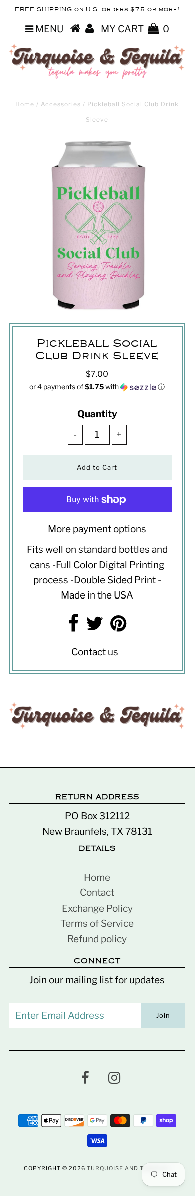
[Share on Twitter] (95, 627)
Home (25, 104)
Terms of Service (97, 923)
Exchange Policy (97, 908)
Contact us (95, 652)
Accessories (61, 104)
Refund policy (97, 939)
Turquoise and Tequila (127, 1168)
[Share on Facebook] (73, 627)
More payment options (97, 529)
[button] (97, 387)
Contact (97, 893)
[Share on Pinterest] (118, 627)
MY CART (135, 29)
